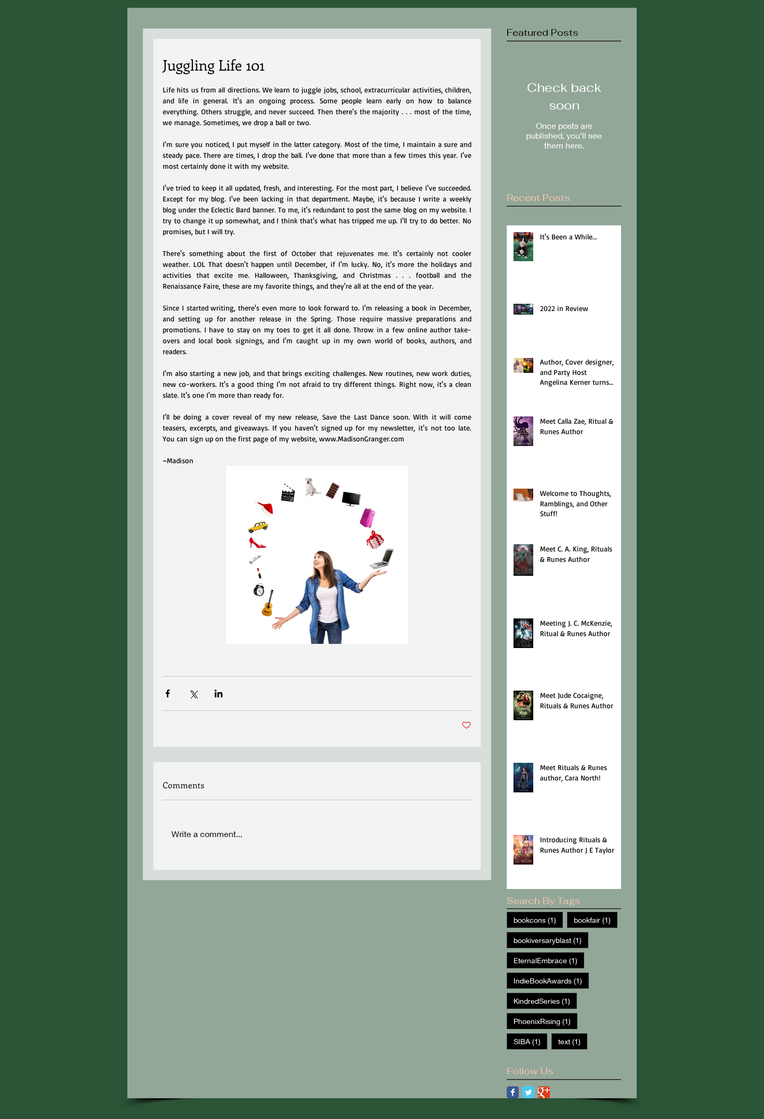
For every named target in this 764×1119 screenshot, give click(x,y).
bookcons (538, 919)
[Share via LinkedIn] (218, 693)
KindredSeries (545, 1000)
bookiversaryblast (550, 940)
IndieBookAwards (551, 980)
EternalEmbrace (548, 960)
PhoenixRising (545, 1021)
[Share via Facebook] (168, 693)
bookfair (595, 919)
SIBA (530, 1041)
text (572, 1041)
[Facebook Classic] (513, 1092)
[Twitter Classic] (528, 1092)
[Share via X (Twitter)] (193, 693)
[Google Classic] (544, 1092)
